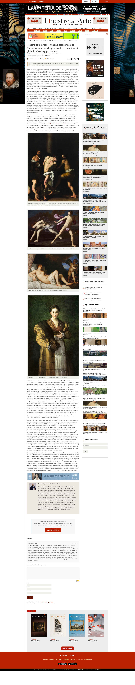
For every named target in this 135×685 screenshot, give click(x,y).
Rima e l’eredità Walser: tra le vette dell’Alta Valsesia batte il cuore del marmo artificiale (94, 225)
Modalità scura (88, 659)
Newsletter (66, 14)
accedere (43, 602)
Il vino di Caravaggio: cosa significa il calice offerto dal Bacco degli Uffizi (94, 152)
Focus (65, 30)
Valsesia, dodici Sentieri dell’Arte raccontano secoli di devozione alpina (94, 212)
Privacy (83, 669)
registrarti (50, 602)
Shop (100, 28)
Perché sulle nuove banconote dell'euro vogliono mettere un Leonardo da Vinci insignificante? (93, 324)
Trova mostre (84, 28)
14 (28, 58)
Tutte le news (37, 30)
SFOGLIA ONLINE (35, 640)
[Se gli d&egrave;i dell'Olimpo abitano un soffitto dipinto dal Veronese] (95, 184)
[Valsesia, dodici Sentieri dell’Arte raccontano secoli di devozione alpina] (95, 208)
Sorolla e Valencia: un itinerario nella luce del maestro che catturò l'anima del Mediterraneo (94, 273)
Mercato (87, 30)
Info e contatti (59, 659)
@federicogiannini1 (46, 54)
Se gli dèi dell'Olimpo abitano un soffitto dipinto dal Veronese (95, 188)
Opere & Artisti (37, 28)
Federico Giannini (32, 54)
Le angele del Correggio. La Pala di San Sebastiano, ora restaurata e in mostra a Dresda (94, 411)
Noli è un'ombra (87, 349)
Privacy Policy (79, 659)
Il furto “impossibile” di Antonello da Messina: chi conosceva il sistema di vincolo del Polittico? (94, 310)
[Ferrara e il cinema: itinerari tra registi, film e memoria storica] (95, 244)
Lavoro (94, 28)
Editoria (80, 30)
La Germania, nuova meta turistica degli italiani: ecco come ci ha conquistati (95, 386)
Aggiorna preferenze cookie (90, 669)
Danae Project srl (79, 669)
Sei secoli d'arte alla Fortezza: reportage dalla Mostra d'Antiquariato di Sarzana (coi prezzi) (94, 424)
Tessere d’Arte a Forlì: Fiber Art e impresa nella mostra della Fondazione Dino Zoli (94, 261)
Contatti (73, 14)
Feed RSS (72, 659)
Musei (43, 55)
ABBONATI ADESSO (67, 648)
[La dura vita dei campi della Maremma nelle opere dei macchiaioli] (95, 366)
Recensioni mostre (50, 28)
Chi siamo (57, 14)
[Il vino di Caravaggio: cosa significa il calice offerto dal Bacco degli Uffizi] (95, 148)
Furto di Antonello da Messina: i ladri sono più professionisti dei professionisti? (94, 337)
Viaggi (68, 28)
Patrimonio (47, 55)
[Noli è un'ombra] (95, 353)
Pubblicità (81, 14)
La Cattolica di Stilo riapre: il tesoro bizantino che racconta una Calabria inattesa (94, 140)
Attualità (45, 30)
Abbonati (95, 1)
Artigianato (72, 30)
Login (86, 1)
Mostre (51, 30)
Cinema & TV (95, 30)
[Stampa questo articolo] (71, 59)
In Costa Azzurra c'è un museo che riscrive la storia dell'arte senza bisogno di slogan (94, 164)
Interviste (58, 30)
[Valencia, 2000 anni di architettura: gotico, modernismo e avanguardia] (95, 232)
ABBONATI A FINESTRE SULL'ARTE (53, 529)
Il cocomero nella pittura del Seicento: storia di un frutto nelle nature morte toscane (94, 176)
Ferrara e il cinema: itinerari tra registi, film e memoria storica (94, 249)
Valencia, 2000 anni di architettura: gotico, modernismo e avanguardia (93, 237)
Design (75, 28)
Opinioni (61, 28)
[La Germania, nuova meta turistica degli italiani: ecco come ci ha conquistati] (95, 391)
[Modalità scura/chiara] (78, 59)
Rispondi (30, 562)
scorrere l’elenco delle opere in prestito (55, 124)
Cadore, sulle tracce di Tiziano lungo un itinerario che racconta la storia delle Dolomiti (94, 200)
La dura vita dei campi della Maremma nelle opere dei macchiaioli (94, 361)
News (28, 28)
